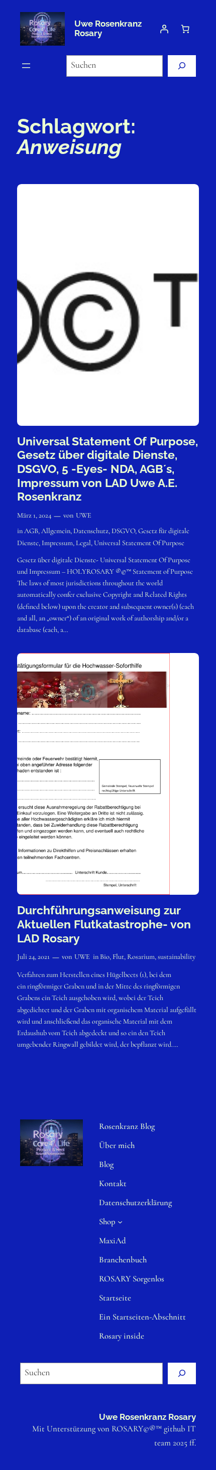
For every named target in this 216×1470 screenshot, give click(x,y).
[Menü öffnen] (26, 66)
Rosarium (141, 956)
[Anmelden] (164, 28)
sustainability (176, 956)
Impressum (57, 543)
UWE (83, 515)
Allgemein (55, 531)
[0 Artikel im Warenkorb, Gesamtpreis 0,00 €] (185, 28)
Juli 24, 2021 (33, 956)
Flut (118, 956)
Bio (105, 956)
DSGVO (123, 531)
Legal (83, 543)
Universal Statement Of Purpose (139, 543)
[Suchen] (182, 66)
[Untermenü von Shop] (120, 1221)
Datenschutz (91, 531)
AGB (31, 531)
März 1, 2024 (34, 515)
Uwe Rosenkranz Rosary (108, 28)
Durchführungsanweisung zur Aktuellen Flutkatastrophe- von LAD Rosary (104, 923)
